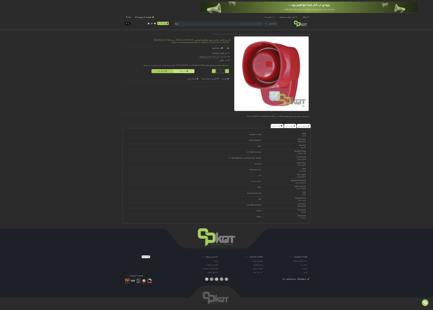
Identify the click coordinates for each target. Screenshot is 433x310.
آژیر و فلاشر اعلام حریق (289, 34)
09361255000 (301, 279)
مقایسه (224, 78)
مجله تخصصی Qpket (300, 261)
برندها (216, 261)
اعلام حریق (300, 34)
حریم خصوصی (258, 264)
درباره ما (304, 268)
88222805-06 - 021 (289, 279)
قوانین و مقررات (257, 261)
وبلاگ (304, 17)
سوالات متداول (258, 268)
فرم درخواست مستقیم (287, 17)
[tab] (304, 126)
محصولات (308, 34)
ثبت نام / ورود (258, 272)
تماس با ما (268, 17)
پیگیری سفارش (213, 272)
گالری (305, 272)
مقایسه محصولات (212, 264)
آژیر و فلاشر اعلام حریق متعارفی (271, 34)
